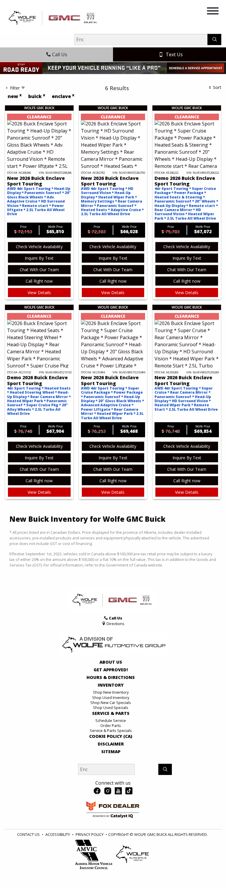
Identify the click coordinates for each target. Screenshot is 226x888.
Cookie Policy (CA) (110, 736)
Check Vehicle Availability (39, 246)
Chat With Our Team (39, 269)
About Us (110, 662)
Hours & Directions (111, 677)
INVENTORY (111, 685)
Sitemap (110, 751)
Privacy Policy (90, 834)
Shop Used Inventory (110, 697)
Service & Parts (110, 713)
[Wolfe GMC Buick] (54, 17)
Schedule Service (110, 720)
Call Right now (39, 281)
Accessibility (57, 834)
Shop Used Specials (110, 707)
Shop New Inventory (111, 692)
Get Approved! (111, 669)
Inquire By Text (39, 258)
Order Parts (110, 725)
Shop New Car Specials (110, 702)
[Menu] (212, 12)
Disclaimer (111, 744)
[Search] (214, 39)
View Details (39, 292)
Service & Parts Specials (111, 730)
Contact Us (28, 834)
